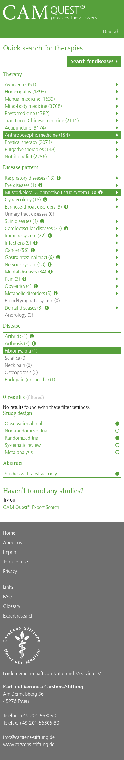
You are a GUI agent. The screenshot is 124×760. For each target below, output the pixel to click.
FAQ (7, 596)
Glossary (11, 606)
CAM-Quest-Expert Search (31, 507)
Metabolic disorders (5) (28, 293)
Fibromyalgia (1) (21, 350)
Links (8, 587)
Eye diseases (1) (21, 185)
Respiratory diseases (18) (30, 178)
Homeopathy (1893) (25, 91)
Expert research (18, 615)
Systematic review (23, 445)
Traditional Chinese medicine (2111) (42, 120)
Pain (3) (13, 279)
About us (12, 542)
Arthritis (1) (17, 336)
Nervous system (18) (25, 264)
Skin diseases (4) (22, 221)
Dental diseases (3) (24, 307)
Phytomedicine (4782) (27, 113)
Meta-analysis (19, 452)
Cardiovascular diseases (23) (34, 228)
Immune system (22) (26, 235)
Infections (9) (18, 243)
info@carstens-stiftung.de (29, 737)
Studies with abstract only (31, 473)
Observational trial (23, 423)
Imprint (10, 552)
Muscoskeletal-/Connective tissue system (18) (51, 192)
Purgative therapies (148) (30, 149)
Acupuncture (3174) (25, 127)
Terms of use (15, 561)
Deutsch (111, 31)
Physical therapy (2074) (28, 142)
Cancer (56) (17, 250)
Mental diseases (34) (26, 271)
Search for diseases (92, 61)
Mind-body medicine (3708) (33, 106)
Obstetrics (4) (19, 286)
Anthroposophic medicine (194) (37, 135)
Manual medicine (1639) (30, 99)
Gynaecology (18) (23, 199)
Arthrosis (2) (17, 343)
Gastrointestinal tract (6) (30, 257)
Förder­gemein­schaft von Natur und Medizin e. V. (52, 673)
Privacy (10, 571)
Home (9, 533)
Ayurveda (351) (20, 84)
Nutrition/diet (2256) (26, 156)
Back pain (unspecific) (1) (30, 379)
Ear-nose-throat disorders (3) (34, 206)
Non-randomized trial (26, 430)
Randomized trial (22, 438)
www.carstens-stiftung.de (28, 744)
